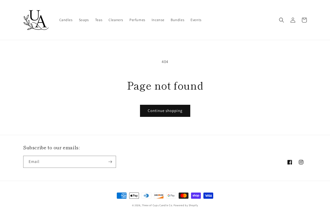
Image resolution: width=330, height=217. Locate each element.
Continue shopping (165, 110)
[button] (281, 20)
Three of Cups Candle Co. (157, 205)
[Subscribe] (110, 162)
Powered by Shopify (186, 205)
